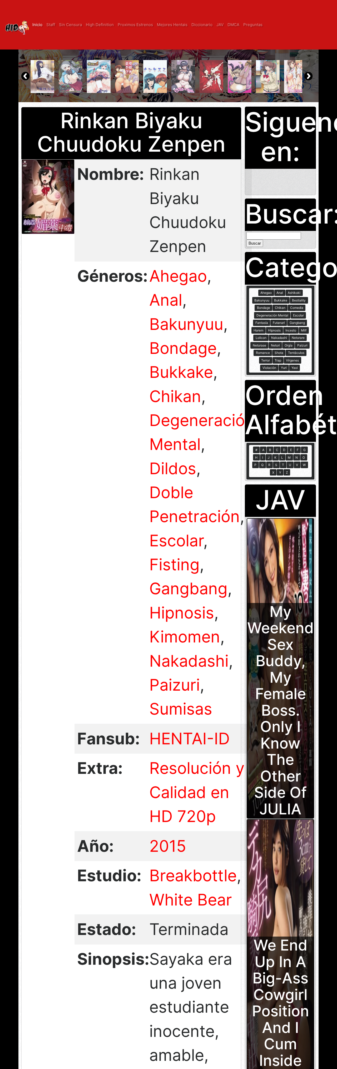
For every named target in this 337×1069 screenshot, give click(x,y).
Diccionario (201, 24)
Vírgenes (292, 360)
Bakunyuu (186, 324)
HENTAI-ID (189, 738)
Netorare (298, 338)
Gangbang (188, 588)
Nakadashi (189, 661)
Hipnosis (181, 612)
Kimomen (184, 636)
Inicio (37, 24)
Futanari (279, 323)
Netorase (259, 345)
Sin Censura (70, 24)
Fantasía (261, 323)
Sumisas (180, 709)
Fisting (174, 564)
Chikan (175, 396)
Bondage (183, 348)
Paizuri (174, 685)
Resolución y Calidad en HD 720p (197, 792)
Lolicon (261, 338)
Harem (258, 330)
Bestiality (299, 300)
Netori (275, 345)
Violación (269, 368)
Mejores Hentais (172, 24)
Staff (50, 24)
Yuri (284, 368)
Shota (279, 353)
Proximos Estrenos (135, 24)
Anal (165, 300)
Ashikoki (294, 293)
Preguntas (252, 24)
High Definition (100, 24)
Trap (278, 360)
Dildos (172, 468)
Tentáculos (296, 353)
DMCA (233, 24)
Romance (263, 353)
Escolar (176, 540)
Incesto (290, 330)
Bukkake (181, 372)
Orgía (289, 345)
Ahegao (178, 276)
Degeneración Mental (272, 315)
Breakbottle (193, 875)
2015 (167, 846)
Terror (265, 360)
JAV (220, 24)
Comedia (296, 308)
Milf (303, 330)
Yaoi (294, 368)
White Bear (190, 899)
